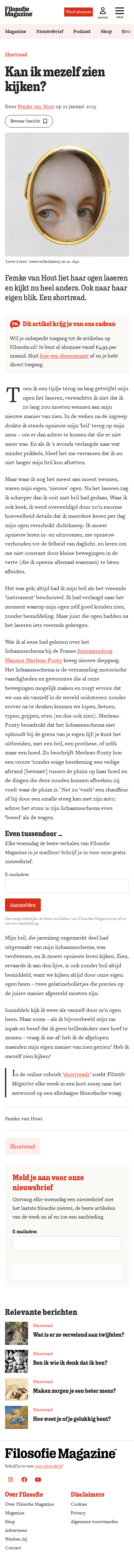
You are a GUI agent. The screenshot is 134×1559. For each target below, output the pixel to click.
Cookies (79, 1504)
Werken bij (16, 1539)
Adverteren (16, 1530)
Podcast (82, 31)
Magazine (15, 31)
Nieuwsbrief (49, 31)
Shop (106, 31)
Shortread (16, 54)
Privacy (78, 1512)
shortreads (77, 1074)
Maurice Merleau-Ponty (33, 660)
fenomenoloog (94, 651)
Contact (13, 1547)
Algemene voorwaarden (94, 1521)
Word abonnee (78, 12)
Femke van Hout (36, 106)
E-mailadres (17, 874)
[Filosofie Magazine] (19, 12)
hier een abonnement (64, 355)
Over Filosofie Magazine (29, 1504)
